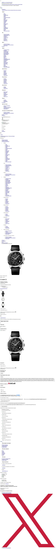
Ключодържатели (8, 233)
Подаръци (5, 100)
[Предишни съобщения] (0, 0)
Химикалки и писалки (7, 107)
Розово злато (6, 94)
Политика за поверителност (6, 458)
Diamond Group (6, 51)
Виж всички (6, 40)
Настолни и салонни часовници (8, 44)
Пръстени (5, 80)
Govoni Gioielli (6, 52)
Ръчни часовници (6, 34)
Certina (5, 22)
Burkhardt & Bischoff (7, 59)
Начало (3, 240)
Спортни (5, 36)
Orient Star (5, 20)
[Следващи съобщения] (0, 7)
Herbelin (5, 24)
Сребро (5, 93)
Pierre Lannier (6, 62)
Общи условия (4, 460)
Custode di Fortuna (6, 49)
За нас (3, 451)
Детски (5, 38)
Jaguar (5, 25)
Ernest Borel (7, 150)
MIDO (6, 146)
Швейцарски (7, 166)
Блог (3, 450)
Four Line (5, 60)
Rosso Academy (8, 181)
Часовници (3, 9)
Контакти (3, 453)
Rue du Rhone (6, 23)
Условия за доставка (5, 459)
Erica (4, 57)
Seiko (4, 26)
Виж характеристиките (3, 288)
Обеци (5, 86)
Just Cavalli (5, 66)
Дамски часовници (11, 10)
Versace (5, 18)
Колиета (5, 70)
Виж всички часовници (17, 10)
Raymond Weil (6, 15)
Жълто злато (6, 91)
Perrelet (5, 14)
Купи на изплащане (4, 406)
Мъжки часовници (5, 10)
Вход (3, 455)
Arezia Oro (5, 58)
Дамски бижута (4, 446)
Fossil (4, 64)
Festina (5, 29)
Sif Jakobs (5, 50)
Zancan (7, 184)
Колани (5, 106)
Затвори (2, 373)
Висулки (5, 74)
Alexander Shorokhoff (7, 17)
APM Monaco (8, 188)
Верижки (5, 73)
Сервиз (3, 454)
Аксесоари (3, 102)
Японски (5, 39)
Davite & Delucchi (6, 53)
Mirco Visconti (6, 54)
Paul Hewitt (5, 63)
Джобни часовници (8, 165)
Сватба (7, 226)
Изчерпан (6, 282)
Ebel (4, 13)
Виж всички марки (8, 161)
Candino (7, 157)
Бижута (3, 46)
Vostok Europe (6, 27)
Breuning (7, 185)
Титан (5, 95)
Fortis (4, 16)
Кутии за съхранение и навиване (10, 237)
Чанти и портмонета (7, 105)
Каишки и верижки (7, 112)
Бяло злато (5, 92)
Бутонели (5, 79)
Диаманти (7, 221)
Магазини (3, 115)
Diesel (5, 65)
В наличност (2, 282)
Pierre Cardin (7, 192)
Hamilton (5, 21)
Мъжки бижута (4, 447)
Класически (7, 169)
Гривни (5, 71)
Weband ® (7, 483)
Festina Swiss (6, 28)
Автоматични (6, 37)
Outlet (3, 114)
